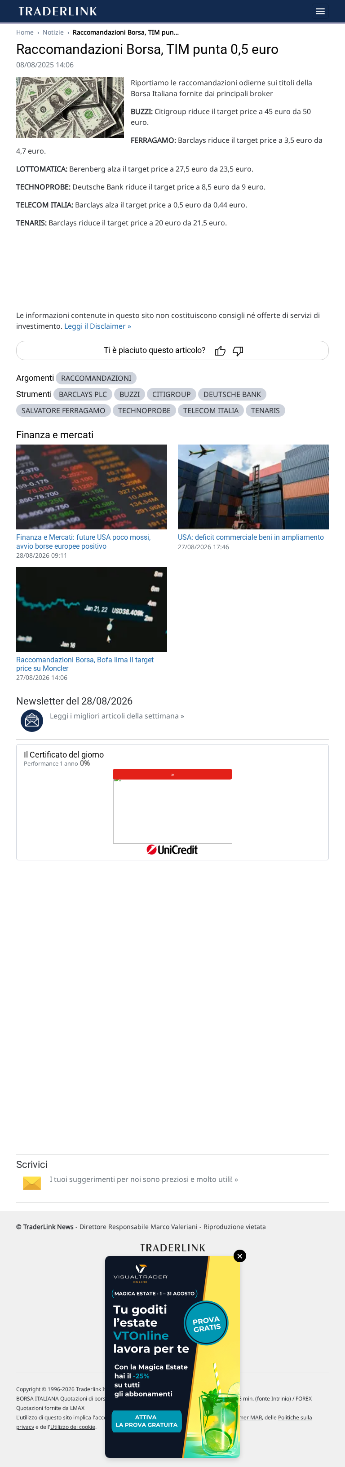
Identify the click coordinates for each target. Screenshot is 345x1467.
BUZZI (129, 394)
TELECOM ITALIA (211, 410)
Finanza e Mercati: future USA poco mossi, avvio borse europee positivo (83, 541)
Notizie (53, 32)
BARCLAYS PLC (83, 394)
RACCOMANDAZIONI (96, 378)
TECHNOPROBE (144, 410)
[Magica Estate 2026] (172, 1357)
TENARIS (265, 410)
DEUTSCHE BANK (232, 394)
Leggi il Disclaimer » (97, 326)
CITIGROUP (171, 394)
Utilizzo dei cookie (72, 1427)
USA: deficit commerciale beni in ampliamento (251, 537)
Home (25, 32)
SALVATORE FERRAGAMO (64, 410)
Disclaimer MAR (242, 1417)
